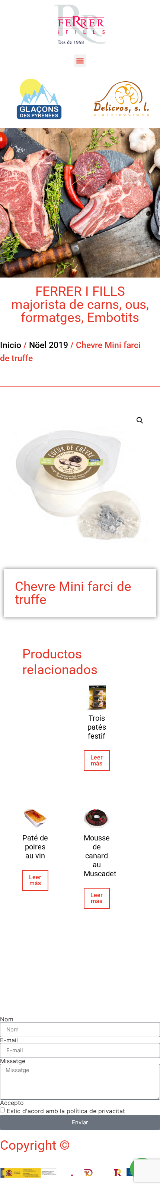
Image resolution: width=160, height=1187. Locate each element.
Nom (6, 1019)
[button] (80, 60)
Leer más (96, 760)
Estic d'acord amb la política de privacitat (66, 1110)
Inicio (10, 345)
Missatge (12, 1061)
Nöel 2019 (48, 345)
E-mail (9, 1040)
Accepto (12, 1103)
